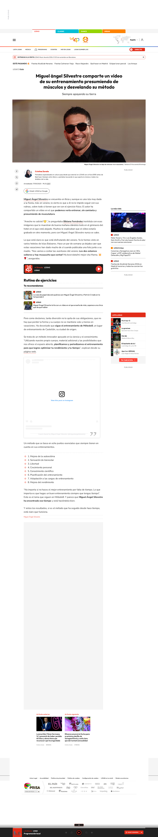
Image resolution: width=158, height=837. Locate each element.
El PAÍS (52, 784)
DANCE (84, 31)
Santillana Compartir (87, 784)
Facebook (17, 171)
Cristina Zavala (42, 171)
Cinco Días (84, 787)
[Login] (142, 40)
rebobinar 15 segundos (71, 832)
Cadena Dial (93, 787)
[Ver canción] (117, 322)
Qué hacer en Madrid (99, 63)
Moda (22, 69)
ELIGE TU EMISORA (133, 832)
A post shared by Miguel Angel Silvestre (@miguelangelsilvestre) (61, 434)
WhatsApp (17, 183)
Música (28, 49)
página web (30, 351)
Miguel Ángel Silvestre (32, 517)
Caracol (120, 784)
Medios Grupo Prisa (32, 791)
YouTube (74, 753)
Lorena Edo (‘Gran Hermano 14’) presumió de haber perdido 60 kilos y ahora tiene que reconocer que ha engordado (49, 737)
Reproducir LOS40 (99, 269)
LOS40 (36, 31)
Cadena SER (96, 784)
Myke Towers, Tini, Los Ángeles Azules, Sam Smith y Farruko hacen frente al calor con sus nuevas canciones (128, 240)
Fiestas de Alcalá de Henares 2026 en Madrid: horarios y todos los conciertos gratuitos (127, 266)
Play (79, 832)
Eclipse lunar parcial (118, 63)
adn (111, 784)
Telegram (17, 189)
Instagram (65, 753)
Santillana (74, 784)
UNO (68, 787)
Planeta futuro (110, 787)
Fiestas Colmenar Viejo (64, 63)
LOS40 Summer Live (81, 49)
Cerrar (143, 57)
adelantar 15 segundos (86, 832)
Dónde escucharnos (122, 778)
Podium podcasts (74, 790)
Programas (42, 49)
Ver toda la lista (127, 360)
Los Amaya (132, 63)
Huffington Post (55, 787)
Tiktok (70, 753)
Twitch (88, 753)
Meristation (115, 790)
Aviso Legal (33, 778)
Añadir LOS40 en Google (38, 191)
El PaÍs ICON (83, 790)
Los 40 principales (63, 784)
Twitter (17, 177)
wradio (75, 787)
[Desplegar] (79, 825)
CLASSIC (61, 31)
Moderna (62, 790)
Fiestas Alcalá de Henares (42, 63)
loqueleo (104, 790)
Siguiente (92, 832)
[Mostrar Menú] (15, 40)
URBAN (107, 31)
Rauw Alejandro (82, 63)
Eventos (54, 49)
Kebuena (118, 787)
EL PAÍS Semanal (101, 787)
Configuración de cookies (90, 778)
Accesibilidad (44, 778)
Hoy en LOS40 (65, 49)
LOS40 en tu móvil (107, 778)
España (133, 40)
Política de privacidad (58, 778)
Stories (93, 753)
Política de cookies (74, 778)
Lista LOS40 (17, 49)
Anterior (66, 832)
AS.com (104, 784)
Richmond (51, 790)
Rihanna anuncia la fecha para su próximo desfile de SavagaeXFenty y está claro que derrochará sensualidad (77, 737)
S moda (93, 790)
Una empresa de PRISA (32, 786)
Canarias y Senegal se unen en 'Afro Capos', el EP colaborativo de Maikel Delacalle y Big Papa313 (125, 253)
